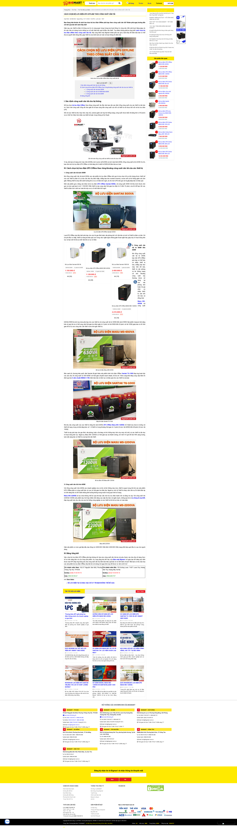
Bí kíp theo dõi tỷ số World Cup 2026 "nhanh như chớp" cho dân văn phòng (162, 48)
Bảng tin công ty (95, 797)
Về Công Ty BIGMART (96, 789)
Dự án (149, 3)
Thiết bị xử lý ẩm (95, 814)
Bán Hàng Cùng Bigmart (97, 791)
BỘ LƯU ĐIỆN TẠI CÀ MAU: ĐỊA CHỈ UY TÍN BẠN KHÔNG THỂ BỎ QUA (91, 583)
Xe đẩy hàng (94, 807)
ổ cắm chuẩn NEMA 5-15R (81, 378)
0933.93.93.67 (72, 720)
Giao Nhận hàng (67, 793)
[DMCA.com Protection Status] (155, 790)
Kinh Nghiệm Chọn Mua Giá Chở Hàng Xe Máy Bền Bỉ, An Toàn (161, 39)
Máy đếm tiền (94, 811)
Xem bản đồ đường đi (70, 715)
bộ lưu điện (104, 823)
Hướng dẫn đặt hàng (68, 795)
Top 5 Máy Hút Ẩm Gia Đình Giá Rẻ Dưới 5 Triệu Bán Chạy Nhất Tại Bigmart (162, 14)
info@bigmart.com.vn (73, 724)
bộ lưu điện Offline (78, 105)
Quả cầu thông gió (95, 816)
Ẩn (110, 83)
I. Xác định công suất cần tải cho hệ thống (92, 85)
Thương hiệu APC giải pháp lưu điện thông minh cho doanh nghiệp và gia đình (76, 616)
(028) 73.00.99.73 (70, 717)
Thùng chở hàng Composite (98, 809)
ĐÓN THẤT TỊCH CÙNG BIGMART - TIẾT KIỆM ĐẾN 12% (161, 22)
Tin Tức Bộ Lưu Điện (72, 591)
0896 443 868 (80, 720)
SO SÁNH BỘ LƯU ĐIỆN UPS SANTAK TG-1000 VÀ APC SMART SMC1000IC (131, 616)
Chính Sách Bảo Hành (68, 789)
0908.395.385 (79, 717)
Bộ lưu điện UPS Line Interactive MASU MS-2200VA (165, 113)
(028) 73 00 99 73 (74, 722)
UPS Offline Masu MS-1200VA (113, 425)
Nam (112, 779)
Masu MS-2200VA (70, 496)
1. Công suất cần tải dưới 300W (95, 89)
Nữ (125, 779)
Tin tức (141, 3)
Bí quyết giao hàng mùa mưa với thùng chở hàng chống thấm (161, 35)
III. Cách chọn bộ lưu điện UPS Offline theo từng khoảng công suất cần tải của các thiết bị (106, 87)
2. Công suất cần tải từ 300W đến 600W (97, 91)
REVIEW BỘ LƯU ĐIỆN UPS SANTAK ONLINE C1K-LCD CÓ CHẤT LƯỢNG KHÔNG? (76, 685)
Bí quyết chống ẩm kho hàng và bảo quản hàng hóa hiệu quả (161, 31)
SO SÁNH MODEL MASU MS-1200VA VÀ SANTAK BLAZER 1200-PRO (104, 685)
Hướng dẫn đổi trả (67, 791)
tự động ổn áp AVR (138, 498)
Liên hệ (92, 799)
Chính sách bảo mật (96, 795)
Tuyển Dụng (94, 793)
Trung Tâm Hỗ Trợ (68, 799)
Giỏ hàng (131, 3)
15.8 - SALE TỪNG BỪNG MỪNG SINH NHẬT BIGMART (160, 27)
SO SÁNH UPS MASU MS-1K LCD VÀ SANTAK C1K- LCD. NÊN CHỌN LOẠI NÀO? (104, 650)
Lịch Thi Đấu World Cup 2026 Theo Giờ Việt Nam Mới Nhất (160, 52)
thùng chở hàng (97, 823)
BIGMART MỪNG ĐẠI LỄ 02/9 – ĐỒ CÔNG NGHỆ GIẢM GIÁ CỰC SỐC (161, 18)
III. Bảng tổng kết (85, 96)
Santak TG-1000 (127, 373)
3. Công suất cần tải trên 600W (95, 93)
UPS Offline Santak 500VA (106, 184)
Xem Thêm (140, 591)
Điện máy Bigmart (119, 559)
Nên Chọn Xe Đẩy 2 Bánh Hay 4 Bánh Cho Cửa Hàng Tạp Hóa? (161, 44)
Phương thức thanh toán (69, 797)
